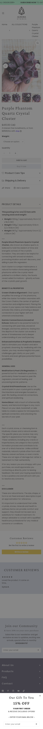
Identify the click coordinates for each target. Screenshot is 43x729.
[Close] (40, 695)
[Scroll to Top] (38, 716)
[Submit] (36, 724)
